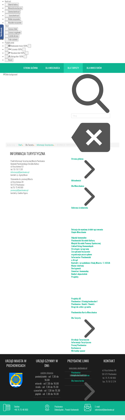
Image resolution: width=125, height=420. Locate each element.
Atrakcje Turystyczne (80, 339)
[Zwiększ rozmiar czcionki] (24, 49)
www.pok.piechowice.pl (78, 375)
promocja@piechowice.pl (19, 190)
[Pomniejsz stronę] (6, 46)
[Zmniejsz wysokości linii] (6, 53)
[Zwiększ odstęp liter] (25, 56)
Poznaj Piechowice (78, 345)
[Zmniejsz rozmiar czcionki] (6, 49)
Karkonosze (76, 348)
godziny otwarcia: (47, 372)
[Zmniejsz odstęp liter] (6, 56)
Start (20, 144)
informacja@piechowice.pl (20, 172)
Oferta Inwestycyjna (79, 402)
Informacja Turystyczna (81, 342)
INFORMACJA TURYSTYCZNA (27, 153)
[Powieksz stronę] (29, 46)
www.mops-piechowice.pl (78, 368)
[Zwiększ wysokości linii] (26, 53)
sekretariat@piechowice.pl (104, 409)
